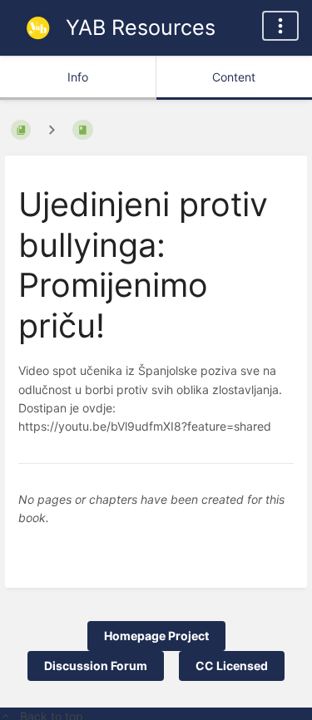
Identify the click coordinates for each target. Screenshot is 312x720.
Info (77, 77)
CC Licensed (232, 665)
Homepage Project (156, 636)
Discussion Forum (95, 665)
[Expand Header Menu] (280, 26)
